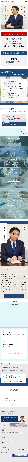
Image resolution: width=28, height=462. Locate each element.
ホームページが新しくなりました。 (10, 400)
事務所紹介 (8, 295)
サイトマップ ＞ (4, 452)
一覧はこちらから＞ (14, 404)
